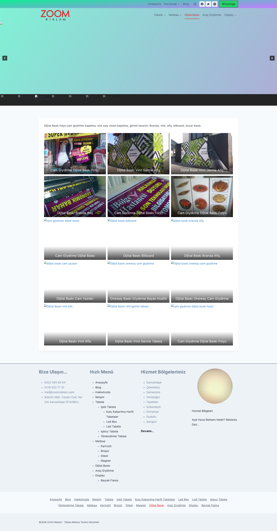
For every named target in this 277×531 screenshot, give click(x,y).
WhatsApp (228, 4)
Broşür (105, 451)
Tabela (99, 402)
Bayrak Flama (109, 480)
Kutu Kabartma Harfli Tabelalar (155, 499)
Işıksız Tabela (109, 431)
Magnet (106, 460)
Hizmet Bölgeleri (202, 411)
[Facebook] (202, 4)
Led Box (111, 421)
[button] (4, 58)
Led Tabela (113, 426)
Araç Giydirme (212, 14)
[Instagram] (214, 4)
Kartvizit (106, 446)
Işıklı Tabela (108, 407)
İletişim (99, 397)
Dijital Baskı (192, 14)
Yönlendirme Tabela (113, 436)
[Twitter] (208, 4)
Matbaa (100, 441)
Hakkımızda (102, 392)
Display (100, 475)
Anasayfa (154, 4)
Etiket (104, 456)
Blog (186, 4)
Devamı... (147, 431)
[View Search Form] (195, 4)
